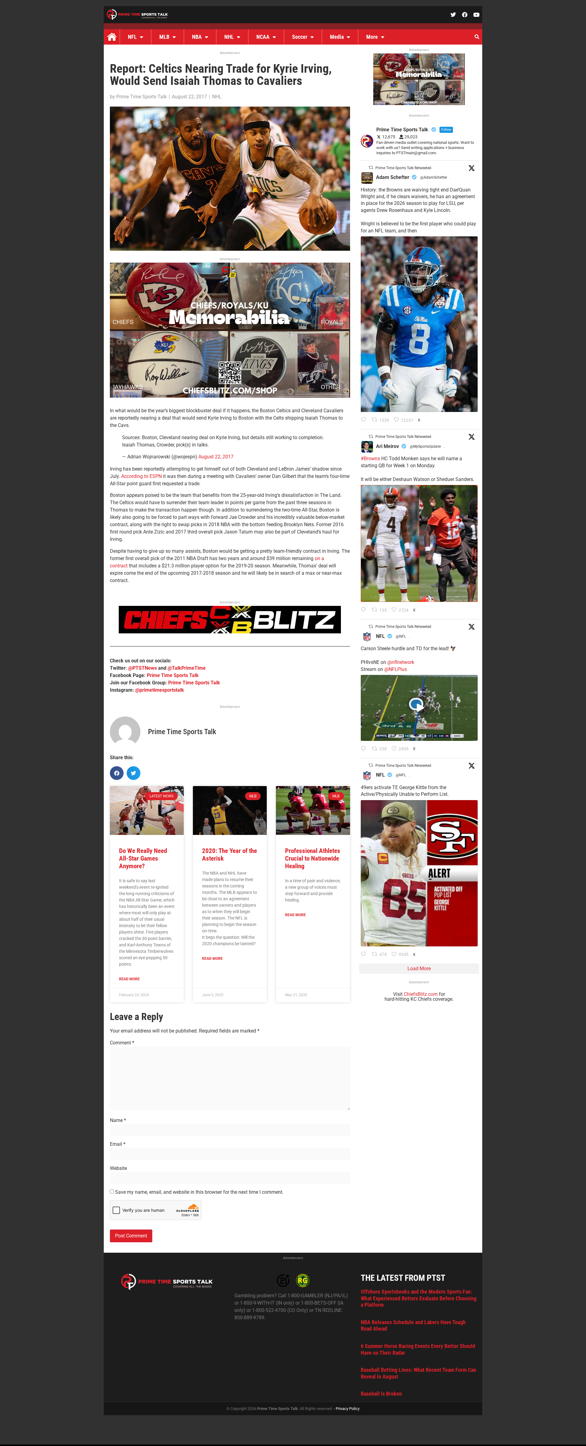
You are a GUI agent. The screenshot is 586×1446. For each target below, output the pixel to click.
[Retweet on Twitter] (371, 167)
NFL (132, 37)
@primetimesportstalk (159, 690)
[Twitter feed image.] (419, 324)
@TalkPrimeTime (187, 668)
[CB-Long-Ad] (230, 632)
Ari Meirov (387, 446)
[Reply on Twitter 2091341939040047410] (365, 749)
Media (337, 37)
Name (118, 1120)
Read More (129, 979)
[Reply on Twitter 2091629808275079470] (365, 420)
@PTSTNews (142, 668)
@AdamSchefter (433, 177)
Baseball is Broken (381, 1393)
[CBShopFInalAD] (230, 396)
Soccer (299, 37)
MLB (164, 37)
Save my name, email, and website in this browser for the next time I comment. (199, 1192)
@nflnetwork (400, 662)
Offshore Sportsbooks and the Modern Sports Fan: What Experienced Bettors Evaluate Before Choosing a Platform (418, 1298)
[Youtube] (476, 14)
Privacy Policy (348, 1408)
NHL (229, 37)
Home (112, 37)
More (372, 37)
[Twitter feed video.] (419, 708)
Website (118, 1168)
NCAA (262, 37)
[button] (476, 37)
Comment (122, 1042)
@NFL (401, 636)
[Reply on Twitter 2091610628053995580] (365, 610)
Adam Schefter (392, 177)
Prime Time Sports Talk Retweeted (403, 168)
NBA (197, 37)
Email (117, 1144)
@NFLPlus (395, 669)
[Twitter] (453, 14)
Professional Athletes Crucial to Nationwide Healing (312, 858)
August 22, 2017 (215, 457)
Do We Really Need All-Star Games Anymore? (143, 858)
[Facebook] (465, 14)
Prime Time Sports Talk (173, 675)
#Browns (370, 458)
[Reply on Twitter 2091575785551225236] (365, 954)
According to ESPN (142, 476)
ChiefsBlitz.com (421, 994)
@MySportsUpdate (425, 446)
